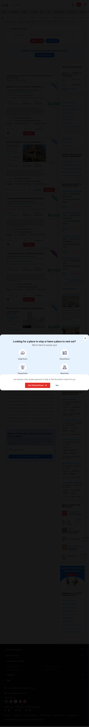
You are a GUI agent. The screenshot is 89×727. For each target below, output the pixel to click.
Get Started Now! (36, 385)
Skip (57, 385)
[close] (85, 338)
